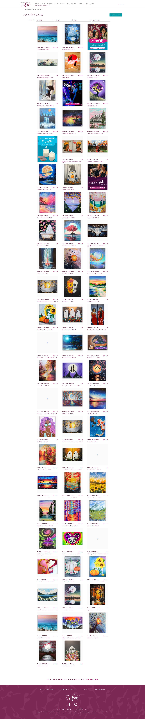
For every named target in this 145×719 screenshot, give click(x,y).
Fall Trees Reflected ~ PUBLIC (44, 469)
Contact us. (92, 679)
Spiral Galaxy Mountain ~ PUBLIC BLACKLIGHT (44, 554)
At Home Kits (71, 4)
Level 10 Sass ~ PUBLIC (42, 441)
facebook (69, 704)
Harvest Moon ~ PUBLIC (67, 273)
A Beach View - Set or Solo (43, 497)
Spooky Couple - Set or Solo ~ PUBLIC (71, 385)
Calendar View (116, 15)
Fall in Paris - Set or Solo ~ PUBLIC (95, 161)
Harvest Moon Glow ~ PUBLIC (44, 189)
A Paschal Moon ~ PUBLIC (43, 49)
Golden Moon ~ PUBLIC (92, 105)
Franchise (90, 4)
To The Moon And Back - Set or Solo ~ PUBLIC (96, 246)
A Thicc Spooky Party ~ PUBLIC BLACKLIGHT (97, 553)
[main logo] (25, 1)
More (80, 4)
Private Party (69, 689)
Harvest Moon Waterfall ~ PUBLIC (45, 133)
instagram (75, 704)
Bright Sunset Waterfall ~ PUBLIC (45, 525)
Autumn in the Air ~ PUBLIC (68, 217)
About (85, 689)
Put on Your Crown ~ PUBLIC (94, 469)
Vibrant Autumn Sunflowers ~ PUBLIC (96, 581)
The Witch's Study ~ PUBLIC (93, 357)
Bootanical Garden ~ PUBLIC (69, 329)
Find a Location (47, 689)
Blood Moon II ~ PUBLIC (92, 637)
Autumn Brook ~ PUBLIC (43, 385)
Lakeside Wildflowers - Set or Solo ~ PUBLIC (47, 609)
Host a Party (59, 4)
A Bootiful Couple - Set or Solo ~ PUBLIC (71, 469)
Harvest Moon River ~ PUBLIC (94, 385)
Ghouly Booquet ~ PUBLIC (68, 666)
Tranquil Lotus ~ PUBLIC (42, 273)
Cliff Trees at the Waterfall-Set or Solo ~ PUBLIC (71, 638)
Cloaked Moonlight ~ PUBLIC (69, 357)
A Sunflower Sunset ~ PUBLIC (94, 497)
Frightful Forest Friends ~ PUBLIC (95, 609)
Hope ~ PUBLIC (65, 77)
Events (49, 4)
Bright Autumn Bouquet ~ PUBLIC (45, 329)
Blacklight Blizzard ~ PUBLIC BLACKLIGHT (47, 357)
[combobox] (45, 20)
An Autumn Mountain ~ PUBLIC (69, 497)
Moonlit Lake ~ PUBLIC (92, 77)
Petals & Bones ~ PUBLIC (68, 301)
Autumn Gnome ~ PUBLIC (68, 189)
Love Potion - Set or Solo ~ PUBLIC (45, 581)
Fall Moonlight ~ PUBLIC (67, 413)
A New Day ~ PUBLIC (92, 413)
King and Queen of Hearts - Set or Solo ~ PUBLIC (72, 162)
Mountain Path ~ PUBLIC (93, 217)
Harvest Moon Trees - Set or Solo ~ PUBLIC (47, 301)
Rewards (121, 4)
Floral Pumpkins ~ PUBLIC (68, 581)
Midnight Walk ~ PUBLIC (42, 666)
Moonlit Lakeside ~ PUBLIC (68, 49)
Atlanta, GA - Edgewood (42, 5)
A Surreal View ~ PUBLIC (93, 525)
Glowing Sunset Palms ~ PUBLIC (44, 217)
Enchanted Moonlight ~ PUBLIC (94, 273)
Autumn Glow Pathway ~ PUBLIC (69, 525)
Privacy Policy (64, 709)
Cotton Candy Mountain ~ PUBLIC (95, 133)
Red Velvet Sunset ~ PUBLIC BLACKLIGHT (47, 413)
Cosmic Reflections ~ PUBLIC (69, 133)
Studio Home (40, 4)
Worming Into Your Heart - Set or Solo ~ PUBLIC (71, 554)
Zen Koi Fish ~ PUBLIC (92, 441)
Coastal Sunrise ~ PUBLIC (93, 301)
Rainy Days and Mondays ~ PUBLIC (45, 105)
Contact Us (82, 709)
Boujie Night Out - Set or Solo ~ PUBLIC (96, 329)
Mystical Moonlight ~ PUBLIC (68, 245)
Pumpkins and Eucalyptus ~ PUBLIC (45, 77)
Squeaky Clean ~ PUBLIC (43, 245)
